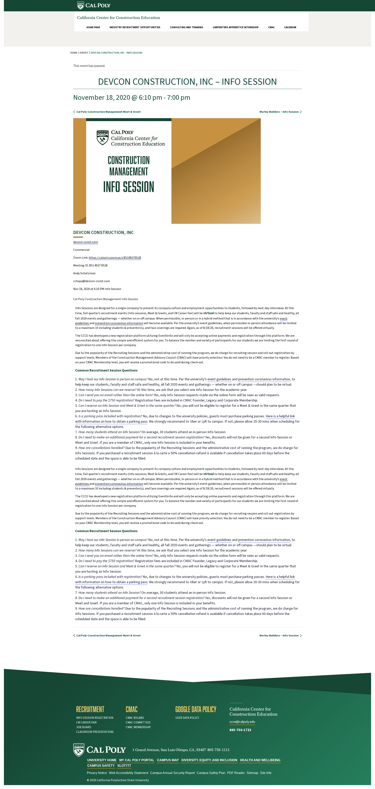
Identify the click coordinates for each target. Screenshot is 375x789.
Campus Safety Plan (211, 773)
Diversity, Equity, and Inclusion (209, 760)
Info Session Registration (94, 718)
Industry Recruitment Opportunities (135, 27)
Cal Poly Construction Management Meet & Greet (108, 112)
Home (73, 52)
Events (84, 52)
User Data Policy (187, 718)
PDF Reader (236, 773)
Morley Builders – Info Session (279, 112)
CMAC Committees (138, 723)
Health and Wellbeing (260, 760)
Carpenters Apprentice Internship (236, 27)
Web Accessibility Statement (128, 773)
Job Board (83, 727)
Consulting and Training (186, 27)
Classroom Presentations (95, 732)
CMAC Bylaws (135, 718)
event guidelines (219, 379)
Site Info (265, 773)
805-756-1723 (240, 730)
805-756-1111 (218, 750)
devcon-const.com (85, 242)
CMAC (271, 27)
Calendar (290, 27)
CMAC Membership (138, 727)
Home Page (93, 27)
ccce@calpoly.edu (242, 721)
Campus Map (168, 760)
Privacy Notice (97, 773)
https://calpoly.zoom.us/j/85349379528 (115, 258)
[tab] (98, 709)
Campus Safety (101, 765)
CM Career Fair (86, 723)
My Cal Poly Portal (136, 760)
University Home (102, 760)
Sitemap (252, 773)
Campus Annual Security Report (172, 773)
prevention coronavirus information (119, 323)
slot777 (124, 765)
